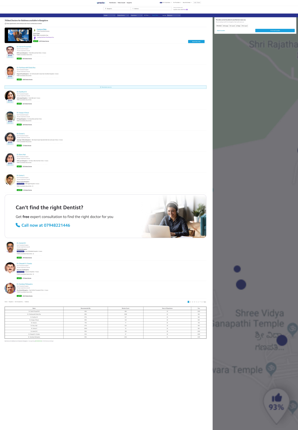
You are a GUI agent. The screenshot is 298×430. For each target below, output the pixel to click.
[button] (109, 15)
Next (205, 302)
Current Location (276, 30)
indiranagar (225, 25)
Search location (221, 30)
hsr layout (232, 25)
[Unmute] (26, 41)
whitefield (219, 25)
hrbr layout (245, 25)
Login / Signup (197, 2)
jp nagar (238, 25)
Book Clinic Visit (196, 41)
